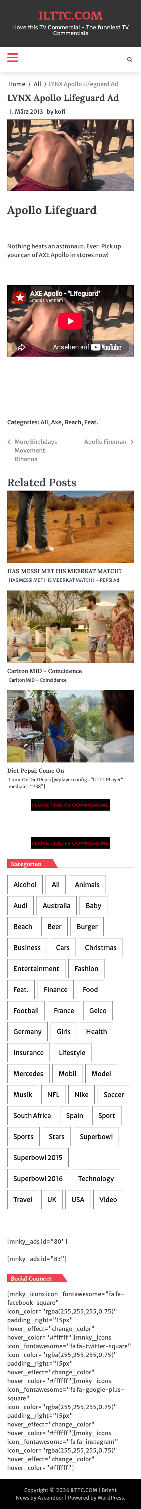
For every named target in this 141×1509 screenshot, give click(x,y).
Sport (106, 1115)
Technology (96, 1178)
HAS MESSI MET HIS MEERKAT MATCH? (64, 571)
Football (26, 1010)
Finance (56, 989)
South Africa (32, 1115)
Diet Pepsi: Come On (35, 770)
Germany (27, 1031)
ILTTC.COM (70, 16)
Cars (63, 947)
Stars (57, 1136)
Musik (22, 1094)
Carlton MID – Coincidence (44, 670)
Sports (23, 1136)
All (44, 422)
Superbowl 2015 (38, 1157)
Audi (20, 905)
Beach (72, 422)
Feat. (91, 422)
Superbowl (96, 1136)
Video (108, 1199)
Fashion (86, 968)
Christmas (101, 947)
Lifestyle (72, 1052)
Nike (81, 1094)
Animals (87, 884)
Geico (98, 1010)
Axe (56, 422)
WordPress (111, 1498)
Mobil (67, 1073)
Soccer (114, 1094)
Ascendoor (51, 1498)
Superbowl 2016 (38, 1178)
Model (101, 1073)
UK (51, 1199)
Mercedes (28, 1073)
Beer (54, 926)
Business (27, 947)
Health (96, 1031)
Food (90, 989)
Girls (64, 1031)
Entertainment (36, 968)
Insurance (28, 1052)
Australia (56, 905)
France (64, 1010)
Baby (93, 905)
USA (78, 1199)
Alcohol (25, 884)
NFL (53, 1094)
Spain (74, 1115)
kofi (60, 111)
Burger (87, 926)
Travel (22, 1199)
